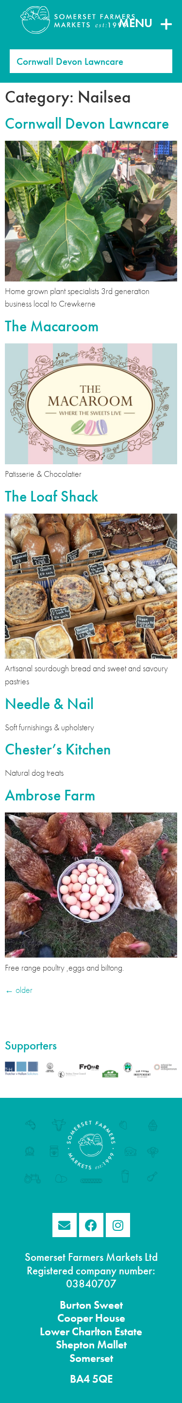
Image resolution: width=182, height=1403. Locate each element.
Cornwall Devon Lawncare (87, 123)
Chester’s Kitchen (58, 749)
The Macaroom (52, 326)
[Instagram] (118, 1225)
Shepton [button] (75, 1345)
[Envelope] (64, 1225)
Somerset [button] (91, 1358)
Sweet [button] (107, 1305)
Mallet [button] (111, 1345)
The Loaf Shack (51, 496)
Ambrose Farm (50, 795)
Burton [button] (75, 1305)
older (19, 990)
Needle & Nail (49, 704)
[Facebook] (91, 1225)
